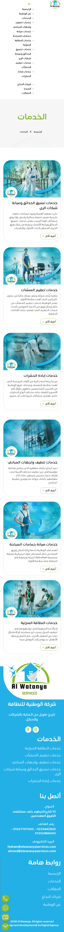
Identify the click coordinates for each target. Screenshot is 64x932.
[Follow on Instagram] (36, 729)
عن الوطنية (25, 13)
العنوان (49, 806)
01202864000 (45, 833)
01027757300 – (22, 829)
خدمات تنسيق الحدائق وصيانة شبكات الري (23, 54)
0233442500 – (45, 829)
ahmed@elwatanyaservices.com (32, 851)
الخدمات (26, 18)
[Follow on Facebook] (28, 729)
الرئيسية (26, 9)
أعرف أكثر (50, 236)
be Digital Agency (48, 925)
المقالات (26, 93)
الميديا (27, 88)
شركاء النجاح (24, 84)
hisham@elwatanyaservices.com (32, 847)
